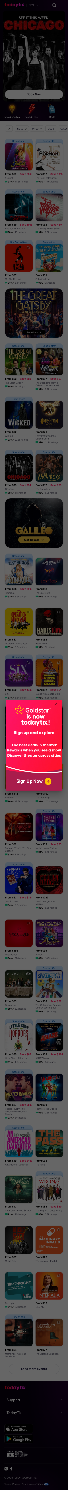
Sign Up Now (30, 781)
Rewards (14, 749)
